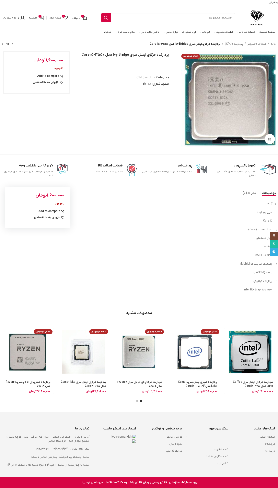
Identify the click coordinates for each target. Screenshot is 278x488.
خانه (273, 44)
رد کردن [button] (273, 2)
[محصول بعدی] (2, 43)
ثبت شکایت (221, 449)
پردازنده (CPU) (234, 44)
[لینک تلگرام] (144, 84)
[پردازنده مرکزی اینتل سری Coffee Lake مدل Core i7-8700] (250, 352)
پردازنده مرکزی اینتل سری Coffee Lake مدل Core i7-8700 (253, 384)
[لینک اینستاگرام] (274, 236)
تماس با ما (222, 463)
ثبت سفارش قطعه (217, 456)
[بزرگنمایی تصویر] (270, 139)
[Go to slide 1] (141, 401)
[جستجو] (106, 17)
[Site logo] (257, 18)
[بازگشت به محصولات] (7, 43)
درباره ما (270, 451)
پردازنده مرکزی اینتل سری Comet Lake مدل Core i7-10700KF (197, 384)
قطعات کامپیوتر (256, 44)
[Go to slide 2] (137, 401)
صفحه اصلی (267, 437)
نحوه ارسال (175, 444)
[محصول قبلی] (12, 43)
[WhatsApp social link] (149, 84)
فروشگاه (270, 444)
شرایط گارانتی (174, 451)
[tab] (269, 193)
